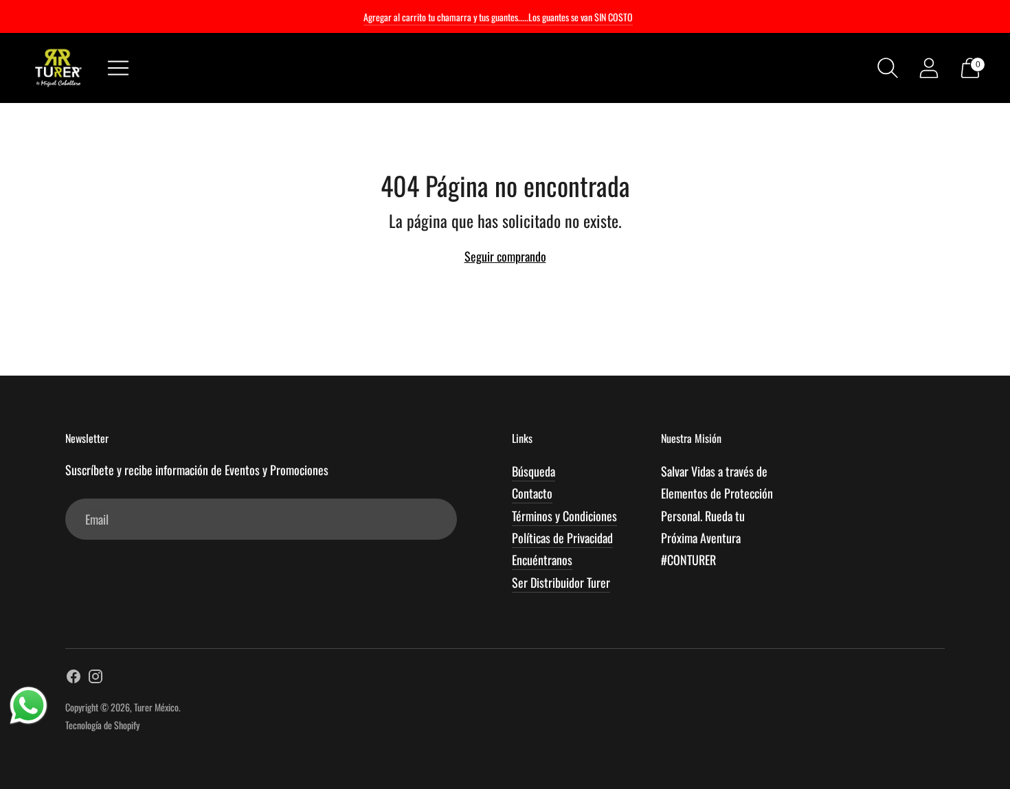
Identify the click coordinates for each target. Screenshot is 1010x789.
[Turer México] (58, 68)
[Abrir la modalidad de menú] (118, 68)
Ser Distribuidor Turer (561, 582)
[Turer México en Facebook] (73, 678)
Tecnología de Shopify (102, 725)
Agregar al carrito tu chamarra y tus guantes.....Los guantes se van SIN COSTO (498, 17)
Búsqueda (533, 471)
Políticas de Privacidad (562, 538)
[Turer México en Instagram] (95, 678)
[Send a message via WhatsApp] (28, 705)
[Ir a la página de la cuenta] (929, 68)
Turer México (156, 707)
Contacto (532, 493)
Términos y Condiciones (564, 516)
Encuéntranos (542, 560)
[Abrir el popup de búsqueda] (887, 68)
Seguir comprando (505, 256)
